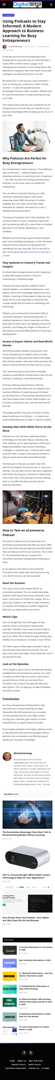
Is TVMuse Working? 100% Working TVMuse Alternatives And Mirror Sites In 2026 (35, 1002)
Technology (8, 15)
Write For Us (35, 1065)
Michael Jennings (16, 46)
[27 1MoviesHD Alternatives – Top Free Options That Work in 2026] (10, 976)
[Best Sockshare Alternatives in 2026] (10, 963)
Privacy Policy (19, 1065)
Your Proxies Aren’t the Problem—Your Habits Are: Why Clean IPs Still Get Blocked (26, 919)
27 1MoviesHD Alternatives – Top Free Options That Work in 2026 (35, 974)
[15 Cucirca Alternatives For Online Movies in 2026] (10, 1030)
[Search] (51, 4)
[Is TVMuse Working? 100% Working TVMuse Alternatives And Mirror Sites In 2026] (10, 1003)
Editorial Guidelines (16, 1068)
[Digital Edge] (27, 4)
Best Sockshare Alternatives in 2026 (35, 960)
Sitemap (46, 1068)
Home (12, 1061)
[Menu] (4, 4)
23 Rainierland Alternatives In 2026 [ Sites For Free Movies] (35, 1015)
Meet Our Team (36, 1061)
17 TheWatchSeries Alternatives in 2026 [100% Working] (34, 987)
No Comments (44, 46)
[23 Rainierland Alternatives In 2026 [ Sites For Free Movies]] (10, 1017)
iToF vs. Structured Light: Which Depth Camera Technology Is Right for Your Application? (26, 876)
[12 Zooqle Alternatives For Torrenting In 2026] (10, 950)
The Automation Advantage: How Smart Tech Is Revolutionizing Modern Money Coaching (27, 833)
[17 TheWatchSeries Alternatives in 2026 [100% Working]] (10, 989)
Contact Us (34, 1068)
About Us (22, 1061)
